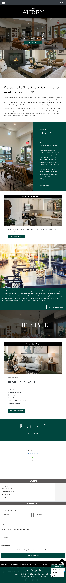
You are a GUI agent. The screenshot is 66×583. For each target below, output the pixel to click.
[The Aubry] (33, 460)
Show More (61, 532)
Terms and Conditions (25, 564)
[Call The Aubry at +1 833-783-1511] (63, 3)
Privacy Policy (32, 550)
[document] (33, 460)
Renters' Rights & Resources (57, 564)
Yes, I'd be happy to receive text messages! (16, 529)
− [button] (2, 445)
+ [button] (2, 443)
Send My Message (33, 555)
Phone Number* (7, 525)
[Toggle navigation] (3, 3)
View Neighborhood (55, 307)
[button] (59, 3)
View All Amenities (16, 411)
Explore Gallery (46, 185)
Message (6, 537)
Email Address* (7, 520)
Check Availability (33, 42)
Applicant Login (14, 564)
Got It (33, 579)
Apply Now (35, 433)
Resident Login (5, 564)
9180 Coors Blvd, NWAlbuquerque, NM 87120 (33, 452)
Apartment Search (16, 236)
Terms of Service (45, 550)
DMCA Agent (45, 564)
